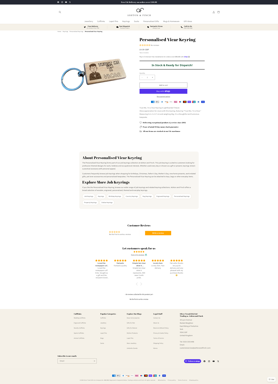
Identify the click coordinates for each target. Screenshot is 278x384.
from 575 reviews (137, 255)
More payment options (163, 96)
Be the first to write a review (139, 299)
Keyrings (101, 196)
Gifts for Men (131, 323)
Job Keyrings (88, 196)
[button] (60, 12)
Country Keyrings (132, 196)
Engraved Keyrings (162, 196)
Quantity (142, 73)
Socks (102, 343)
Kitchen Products (132, 333)
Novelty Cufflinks (79, 328)
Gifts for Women (132, 328)
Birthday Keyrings (115, 196)
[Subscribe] (94, 361)
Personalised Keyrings (182, 196)
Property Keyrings (90, 202)
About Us (156, 323)
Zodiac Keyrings (107, 202)
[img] (139, 251)
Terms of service (182, 380)
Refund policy (162, 380)
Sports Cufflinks (79, 333)
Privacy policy (172, 380)
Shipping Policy (158, 343)
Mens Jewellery (131, 343)
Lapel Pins (103, 333)
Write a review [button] (158, 233)
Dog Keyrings (147, 196)
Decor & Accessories (133, 318)
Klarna (155, 348)
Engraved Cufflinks (80, 323)
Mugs (102, 338)
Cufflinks (103, 318)
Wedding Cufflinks (79, 318)
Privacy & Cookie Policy (160, 333)
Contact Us (156, 318)
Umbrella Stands (132, 348)
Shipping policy (193, 380)
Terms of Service (158, 338)
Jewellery (103, 323)
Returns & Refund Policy (161, 328)
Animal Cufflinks (79, 338)
